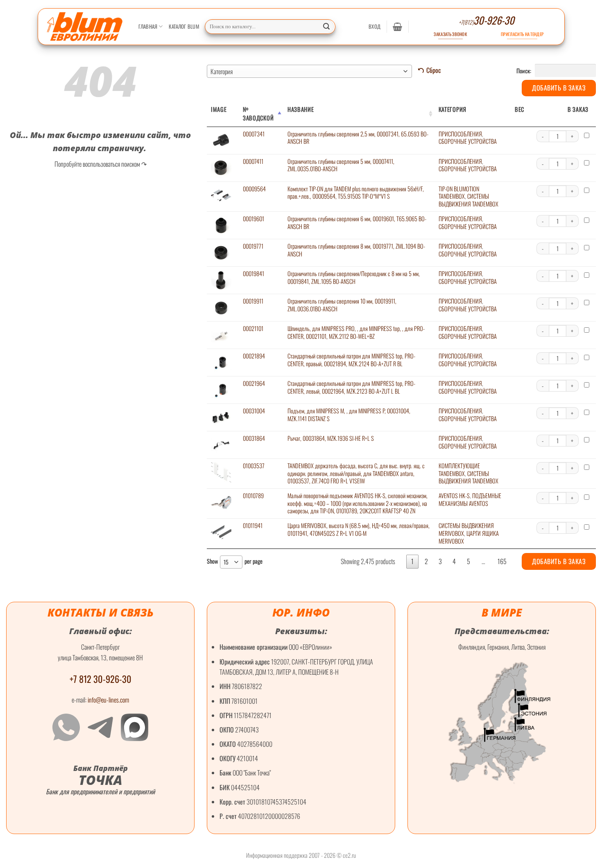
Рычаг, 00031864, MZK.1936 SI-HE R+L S (330, 438)
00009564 (254, 188)
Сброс (433, 70)
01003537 (254, 465)
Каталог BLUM (184, 26)
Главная (148, 26)
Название (300, 109)
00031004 (254, 410)
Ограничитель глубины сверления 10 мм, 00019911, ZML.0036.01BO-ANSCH (341, 305)
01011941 (253, 525)
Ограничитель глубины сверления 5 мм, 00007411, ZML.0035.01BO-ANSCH (340, 165)
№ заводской (258, 113)
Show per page (235, 561)
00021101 (253, 328)
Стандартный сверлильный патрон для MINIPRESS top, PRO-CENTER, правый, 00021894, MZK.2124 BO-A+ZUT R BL (351, 359)
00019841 (253, 273)
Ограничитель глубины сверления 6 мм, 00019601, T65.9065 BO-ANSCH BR (356, 222)
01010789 (253, 495)
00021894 (254, 355)
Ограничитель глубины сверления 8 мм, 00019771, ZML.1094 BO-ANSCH (356, 250)
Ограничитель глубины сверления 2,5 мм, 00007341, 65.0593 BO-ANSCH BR (357, 137)
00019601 (253, 218)
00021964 (254, 383)
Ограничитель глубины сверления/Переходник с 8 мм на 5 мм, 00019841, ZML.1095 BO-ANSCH (353, 277)
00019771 (253, 246)
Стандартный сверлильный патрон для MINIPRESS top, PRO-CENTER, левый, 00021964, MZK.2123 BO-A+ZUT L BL (351, 387)
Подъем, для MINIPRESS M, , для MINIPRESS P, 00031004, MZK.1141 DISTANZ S (348, 414)
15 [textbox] (226, 562)
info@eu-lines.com (108, 700)
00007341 (254, 133)
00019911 (253, 301)
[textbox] (309, 71)
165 (502, 561)
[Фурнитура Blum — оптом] (85, 26)
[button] (374, 26)
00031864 (254, 438)
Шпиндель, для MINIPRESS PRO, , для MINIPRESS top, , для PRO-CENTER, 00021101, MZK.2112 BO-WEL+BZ (356, 332)
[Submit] (326, 27)
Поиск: (524, 70)
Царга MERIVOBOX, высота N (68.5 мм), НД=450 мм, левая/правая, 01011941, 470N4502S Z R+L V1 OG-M (358, 529)
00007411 (253, 161)
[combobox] (309, 71)
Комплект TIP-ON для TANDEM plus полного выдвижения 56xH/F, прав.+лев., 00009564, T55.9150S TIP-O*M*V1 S (355, 192)
